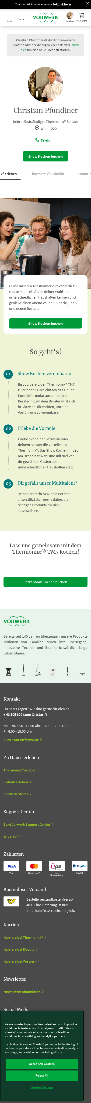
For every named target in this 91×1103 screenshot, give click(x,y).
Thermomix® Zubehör (47, 173)
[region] (42, 1056)
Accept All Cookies (41, 1064)
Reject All (41, 1075)
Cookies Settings (42, 1087)
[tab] (47, 175)
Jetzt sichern (61, 4)
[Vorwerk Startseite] (45, 17)
